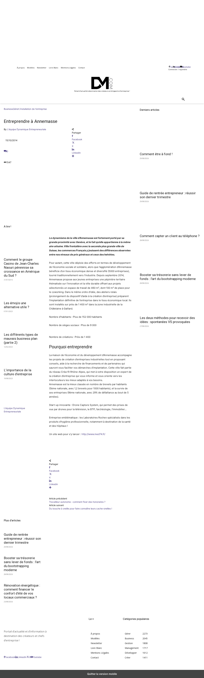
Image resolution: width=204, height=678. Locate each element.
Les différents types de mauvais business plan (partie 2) (21, 338)
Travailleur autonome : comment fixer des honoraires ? (77, 501)
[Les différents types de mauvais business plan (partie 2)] (22, 321)
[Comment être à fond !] (170, 135)
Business (8, 109)
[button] (183, 99)
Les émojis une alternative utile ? (16, 305)
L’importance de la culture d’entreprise (18, 372)
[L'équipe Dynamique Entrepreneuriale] (13, 404)
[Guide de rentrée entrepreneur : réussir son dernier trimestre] (170, 174)
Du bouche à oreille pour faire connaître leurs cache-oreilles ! (80, 508)
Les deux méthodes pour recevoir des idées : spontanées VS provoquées (167, 320)
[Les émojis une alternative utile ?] (22, 289)
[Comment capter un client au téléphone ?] (170, 217)
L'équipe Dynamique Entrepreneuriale (26, 129)
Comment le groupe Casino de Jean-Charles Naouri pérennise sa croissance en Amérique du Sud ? (22, 267)
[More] (102, 156)
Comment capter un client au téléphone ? (170, 236)
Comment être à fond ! (156, 154)
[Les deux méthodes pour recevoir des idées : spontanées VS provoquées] (170, 299)
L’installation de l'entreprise (33, 109)
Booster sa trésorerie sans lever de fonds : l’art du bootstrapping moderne (22, 564)
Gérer (16, 109)
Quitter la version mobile (102, 673)
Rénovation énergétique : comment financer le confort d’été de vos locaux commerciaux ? (22, 591)
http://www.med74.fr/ (93, 434)
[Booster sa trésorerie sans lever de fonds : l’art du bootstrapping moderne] (170, 256)
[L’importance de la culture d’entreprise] (22, 356)
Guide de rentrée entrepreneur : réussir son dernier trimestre (22, 538)
